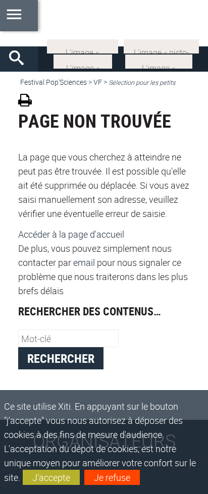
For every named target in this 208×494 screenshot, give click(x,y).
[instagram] (82, 45)
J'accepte (51, 477)
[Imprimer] (28, 101)
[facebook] (158, 60)
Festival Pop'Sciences (53, 82)
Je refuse (112, 477)
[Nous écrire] (161, 45)
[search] (68, 338)
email (84, 262)
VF (97, 82)
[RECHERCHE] (20, 59)
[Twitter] (83, 60)
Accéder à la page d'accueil (71, 234)
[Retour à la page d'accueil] (104, 23)
